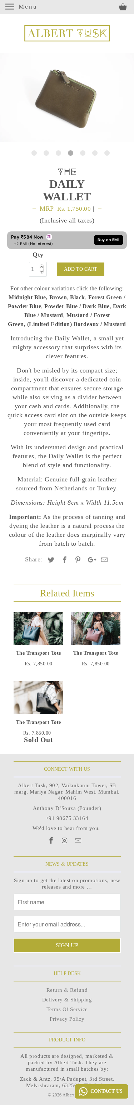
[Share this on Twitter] (50, 560)
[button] (41, 265)
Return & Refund (67, 990)
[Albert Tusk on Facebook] (52, 840)
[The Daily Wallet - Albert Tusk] (67, 97)
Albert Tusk (74, 1095)
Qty (38, 254)
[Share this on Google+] (90, 560)
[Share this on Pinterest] (77, 560)
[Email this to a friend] (103, 560)
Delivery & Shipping (67, 999)
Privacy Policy (67, 1019)
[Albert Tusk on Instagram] (65, 840)
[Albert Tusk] (67, 33)
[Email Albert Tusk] (79, 840)
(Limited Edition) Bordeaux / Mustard (76, 324)
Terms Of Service (67, 1009)
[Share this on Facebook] (63, 560)
